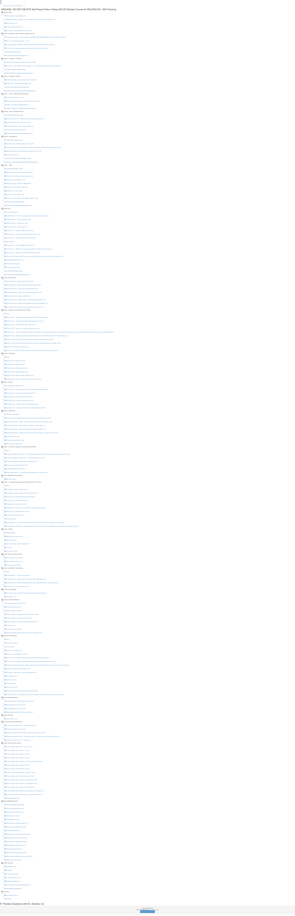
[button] (1, 1)
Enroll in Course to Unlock (147, 911)
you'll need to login (153, 909)
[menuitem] (1, 3)
